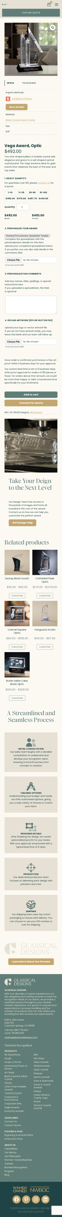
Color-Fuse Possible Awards (15, 1088)
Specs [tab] (10, 82)
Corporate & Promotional (11, 1098)
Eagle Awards (12, 1107)
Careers (9, 1163)
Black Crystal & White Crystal (16, 1078)
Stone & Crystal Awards (42, 1086)
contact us (44, 182)
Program (9, 1171)
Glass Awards (41, 1062)
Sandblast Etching (21, 98)
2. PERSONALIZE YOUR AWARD (21, 228)
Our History (10, 1152)
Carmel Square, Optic (17, 631)
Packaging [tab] (29, 82)
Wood (37, 1101)
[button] (52, 27)
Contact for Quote (31, 403)
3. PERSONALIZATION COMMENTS (23, 273)
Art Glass (9, 1072)
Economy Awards (14, 1111)
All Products (36, 412)
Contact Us (11, 1121)
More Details (16, 107)
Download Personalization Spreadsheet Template (27, 236)
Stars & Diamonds (43, 1080)
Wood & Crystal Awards (42, 1107)
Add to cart (31, 394)
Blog (7, 1174)
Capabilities (11, 1148)
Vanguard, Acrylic (44, 629)
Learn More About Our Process (31, 961)
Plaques (38, 1073)
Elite (36, 1054)
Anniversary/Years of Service (16, 1067)
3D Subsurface (12, 1054)
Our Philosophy (13, 1156)
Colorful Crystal (13, 1093)
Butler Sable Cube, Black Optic (17, 682)
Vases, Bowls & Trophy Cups (42, 1096)
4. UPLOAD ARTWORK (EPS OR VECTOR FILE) (29, 320)
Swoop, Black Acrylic (17, 578)
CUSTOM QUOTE (31, 12)
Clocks (8, 1083)
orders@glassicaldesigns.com (21, 1037)
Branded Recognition (16, 1167)
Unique (37, 1091)
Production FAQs (14, 1138)
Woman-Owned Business (18, 1159)
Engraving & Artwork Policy (19, 1135)
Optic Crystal (28, 120)
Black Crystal (13, 120)
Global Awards (42, 1065)
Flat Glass (39, 1058)
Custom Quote (13, 1125)
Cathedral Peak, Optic (44, 580)
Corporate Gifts (13, 1103)
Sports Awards (42, 1077)
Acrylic (8, 1058)
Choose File (13, 260)
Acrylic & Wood (13, 1062)
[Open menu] (56, 4)
